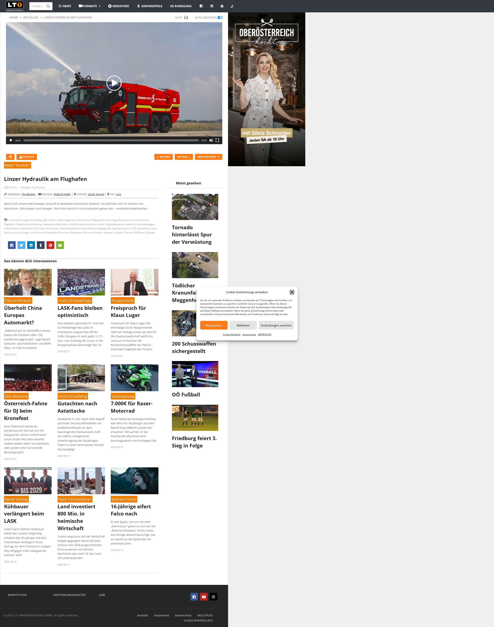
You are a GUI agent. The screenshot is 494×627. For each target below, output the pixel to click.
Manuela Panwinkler (47, 232)
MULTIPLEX (205, 615)
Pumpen (108, 232)
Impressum (161, 615)
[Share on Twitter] (21, 245)
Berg (39, 220)
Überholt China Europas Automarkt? (23, 315)
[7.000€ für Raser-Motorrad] (134, 377)
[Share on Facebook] (12, 245)
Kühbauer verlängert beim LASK (24, 513)
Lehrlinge (24, 232)
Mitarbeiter (76, 232)
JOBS (102, 595)
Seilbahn (118, 232)
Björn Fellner (50, 220)
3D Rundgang (181, 6)
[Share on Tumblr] (41, 245)
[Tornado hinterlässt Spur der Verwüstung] (195, 207)
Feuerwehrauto (126, 220)
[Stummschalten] (211, 140)
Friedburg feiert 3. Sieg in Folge (194, 442)
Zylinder (151, 232)
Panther (98, 232)
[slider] (111, 140)
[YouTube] (204, 597)
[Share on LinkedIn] (31, 245)
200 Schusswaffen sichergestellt (194, 347)
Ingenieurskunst (120, 228)
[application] (114, 83)
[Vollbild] (217, 140)
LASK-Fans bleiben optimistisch (80, 311)
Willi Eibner (139, 232)
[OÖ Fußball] (195, 374)
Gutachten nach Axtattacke (77, 407)
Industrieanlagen (145, 224)
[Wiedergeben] (11, 140)
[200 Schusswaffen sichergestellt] (195, 323)
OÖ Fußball (186, 394)
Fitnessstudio (142, 220)
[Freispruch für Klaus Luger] (134, 282)
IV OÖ (133, 228)
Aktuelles (25, 187)
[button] (292, 292)
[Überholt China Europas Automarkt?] (28, 282)
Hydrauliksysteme (115, 224)
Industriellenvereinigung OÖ (96, 228)
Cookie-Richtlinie (232, 334)
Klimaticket (143, 228)
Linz (118, 194)
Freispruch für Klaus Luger (128, 311)
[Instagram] (213, 597)
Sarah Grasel (96, 194)
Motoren (88, 232)
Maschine (64, 232)
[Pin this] (50, 245)
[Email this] (60, 245)
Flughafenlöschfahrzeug (29, 224)
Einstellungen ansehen (276, 325)
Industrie (130, 224)
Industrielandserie (70, 228)
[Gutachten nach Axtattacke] (81, 377)
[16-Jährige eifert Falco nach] (134, 480)
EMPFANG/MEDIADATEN (69, 595)
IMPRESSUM (264, 334)
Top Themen (38, 187)
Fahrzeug (112, 220)
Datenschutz (249, 334)
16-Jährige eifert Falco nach (131, 510)
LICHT (178, 17)
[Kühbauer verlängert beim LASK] (28, 480)
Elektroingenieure (67, 220)
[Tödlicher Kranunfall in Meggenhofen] (195, 265)
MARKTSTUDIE (17, 595)
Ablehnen (243, 325)
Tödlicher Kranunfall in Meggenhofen (189, 292)
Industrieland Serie (49, 228)
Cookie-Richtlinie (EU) (198, 620)
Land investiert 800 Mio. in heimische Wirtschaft (76, 517)
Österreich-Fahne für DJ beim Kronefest (25, 410)
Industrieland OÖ (28, 228)
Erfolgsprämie (97, 220)
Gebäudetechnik (51, 224)
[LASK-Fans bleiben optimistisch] (81, 282)
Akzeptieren (214, 325)
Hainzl (65, 224)
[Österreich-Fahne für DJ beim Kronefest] (28, 377)
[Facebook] (194, 597)
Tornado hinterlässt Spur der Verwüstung (192, 234)
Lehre (15, 232)
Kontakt (142, 615)
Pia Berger (28, 194)
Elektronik (83, 220)
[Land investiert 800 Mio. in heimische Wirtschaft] (81, 480)
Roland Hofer (62, 194)
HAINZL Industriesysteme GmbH (86, 224)
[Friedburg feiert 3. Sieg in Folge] (195, 418)
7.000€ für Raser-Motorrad (131, 407)
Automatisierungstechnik (22, 220)
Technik (128, 232)
